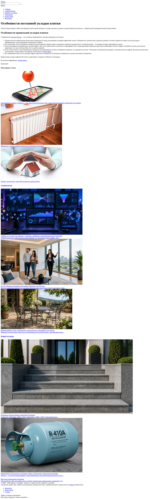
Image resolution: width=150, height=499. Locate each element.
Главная (7, 9)
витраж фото (46, 51)
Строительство (10, 11)
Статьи (7, 492)
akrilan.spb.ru (22, 60)
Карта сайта (9, 16)
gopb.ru (71, 485)
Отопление (9, 15)
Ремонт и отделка (11, 13)
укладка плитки (16, 37)
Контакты (8, 18)
